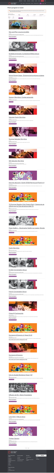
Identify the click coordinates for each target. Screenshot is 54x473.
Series (27, 14)
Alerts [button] (43, 3)
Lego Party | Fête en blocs (17, 417)
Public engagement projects (11, 470)
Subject (19, 14)
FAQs (26, 458)
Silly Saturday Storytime (16, 161)
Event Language (41, 14)
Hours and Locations (28, 3)
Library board (9, 458)
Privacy (37, 457)
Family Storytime (14, 248)
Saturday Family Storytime (17, 117)
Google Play (43, 455)
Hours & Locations (20, 455)
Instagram (38, 455)
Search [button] (45, 3)
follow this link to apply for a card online (37, 10)
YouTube (41, 455)
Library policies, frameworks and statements (11, 461)
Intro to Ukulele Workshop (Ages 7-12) (20, 375)
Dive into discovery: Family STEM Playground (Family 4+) (26, 183)
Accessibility (37, 459)
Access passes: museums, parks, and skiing (29, 460)
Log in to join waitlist (11, 232)
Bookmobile (18, 458)
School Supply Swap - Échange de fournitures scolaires (26, 75)
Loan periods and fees (28, 457)
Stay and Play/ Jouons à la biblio (19, 32)
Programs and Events (36, 3)
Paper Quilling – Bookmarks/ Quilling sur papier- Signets (27, 228)
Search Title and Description (11, 14)
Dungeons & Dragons (16, 355)
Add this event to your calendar (12, 38)
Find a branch (18, 457)
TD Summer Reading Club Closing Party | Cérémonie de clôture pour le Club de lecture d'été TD (26, 205)
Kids (40, 3)
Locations (34, 14)
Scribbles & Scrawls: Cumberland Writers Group (24, 54)
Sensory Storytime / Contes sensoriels (21, 97)
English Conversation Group (18, 270)
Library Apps (45, 455)
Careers (9, 463)
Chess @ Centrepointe (16, 313)
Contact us (9, 462)
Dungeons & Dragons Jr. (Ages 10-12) (20, 335)
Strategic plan (10, 459)
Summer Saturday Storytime (18, 139)
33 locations (19, 11)
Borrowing (27, 455)
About (21, 3)
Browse (24, 3)
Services (32, 3)
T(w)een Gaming (14, 438)
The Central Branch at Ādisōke (20, 459)
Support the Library (11, 467)
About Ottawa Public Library (11, 456)
